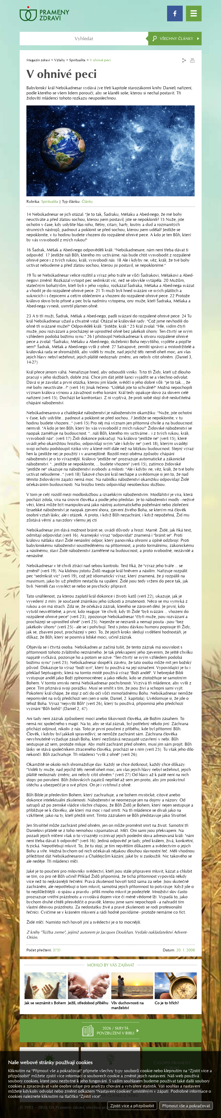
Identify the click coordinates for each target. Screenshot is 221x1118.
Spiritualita (77, 60)
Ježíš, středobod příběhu (88, 1002)
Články (87, 201)
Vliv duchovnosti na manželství (127, 1005)
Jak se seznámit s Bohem (45, 1002)
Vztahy (59, 60)
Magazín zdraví (38, 60)
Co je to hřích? (167, 1002)
